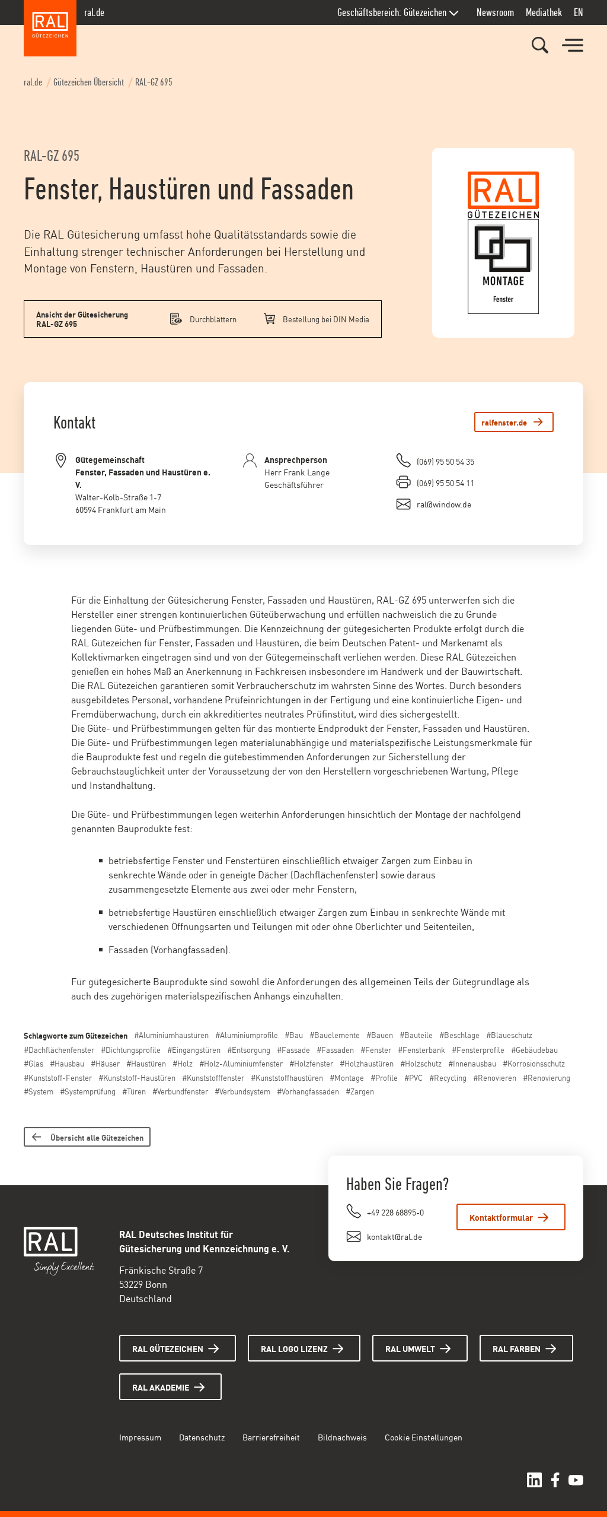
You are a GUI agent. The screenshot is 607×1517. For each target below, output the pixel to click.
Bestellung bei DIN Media (326, 318)
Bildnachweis (342, 1436)
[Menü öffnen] (572, 45)
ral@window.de (444, 503)
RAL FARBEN (517, 1348)
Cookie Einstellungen (423, 1436)
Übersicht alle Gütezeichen (96, 1136)
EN (578, 12)
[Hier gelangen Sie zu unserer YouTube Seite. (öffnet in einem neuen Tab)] (575, 1479)
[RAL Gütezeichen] (50, 28)
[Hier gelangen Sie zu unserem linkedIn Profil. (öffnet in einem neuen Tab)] (534, 1479)
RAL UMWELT (410, 1348)
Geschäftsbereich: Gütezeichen (391, 12)
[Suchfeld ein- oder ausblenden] (540, 45)
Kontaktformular (501, 1217)
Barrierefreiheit (271, 1436)
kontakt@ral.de (394, 1236)
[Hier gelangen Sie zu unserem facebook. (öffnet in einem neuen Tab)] (555, 1479)
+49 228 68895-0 (395, 1211)
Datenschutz (202, 1436)
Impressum (140, 1436)
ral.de (94, 12)
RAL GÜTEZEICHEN (167, 1348)
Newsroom (495, 12)
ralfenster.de (504, 421)
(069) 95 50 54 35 (445, 460)
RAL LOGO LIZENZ (294, 1348)
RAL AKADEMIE (160, 1386)
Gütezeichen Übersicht (88, 82)
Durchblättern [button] (213, 318)
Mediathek (544, 12)
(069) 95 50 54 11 (445, 482)
